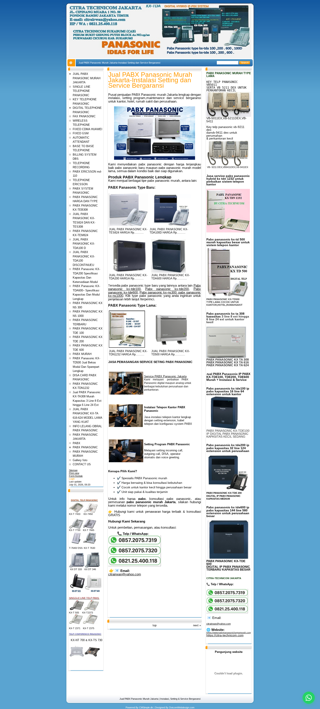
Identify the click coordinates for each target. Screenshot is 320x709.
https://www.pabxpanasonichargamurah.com (228, 632)
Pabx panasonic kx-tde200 (167, 289)
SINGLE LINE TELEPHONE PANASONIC (81, 91)
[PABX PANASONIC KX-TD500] (172, 330)
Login (72, 478)
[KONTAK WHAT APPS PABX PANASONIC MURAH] (134, 565)
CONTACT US (82, 464)
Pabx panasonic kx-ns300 (158, 292)
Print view (74, 473)
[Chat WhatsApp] (309, 698)
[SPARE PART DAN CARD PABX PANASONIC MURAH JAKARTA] (126, 393)
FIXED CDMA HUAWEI (87, 129)
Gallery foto (80, 460)
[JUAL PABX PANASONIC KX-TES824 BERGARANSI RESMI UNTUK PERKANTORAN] (128, 225)
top (155, 625)
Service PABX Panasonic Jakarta (165, 376)
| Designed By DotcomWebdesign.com (174, 707)
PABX (76, 443)
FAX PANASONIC (84, 116)
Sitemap (73, 470)
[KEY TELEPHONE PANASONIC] (76, 528)
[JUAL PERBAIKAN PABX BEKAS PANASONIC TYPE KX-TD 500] (227, 297)
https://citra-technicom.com (225, 635)
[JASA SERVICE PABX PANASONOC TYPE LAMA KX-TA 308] (226, 357)
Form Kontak (76, 476)
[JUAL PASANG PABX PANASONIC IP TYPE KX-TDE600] (228, 558)
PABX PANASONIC (85, 447)
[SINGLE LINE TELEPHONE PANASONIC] (77, 609)
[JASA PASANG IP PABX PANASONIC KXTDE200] (227, 490)
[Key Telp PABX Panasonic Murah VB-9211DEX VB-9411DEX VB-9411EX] (228, 165)
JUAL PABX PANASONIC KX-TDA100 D (84, 244)
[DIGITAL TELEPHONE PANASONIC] (76, 512)
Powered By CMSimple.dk (139, 707)
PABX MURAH (82, 354)
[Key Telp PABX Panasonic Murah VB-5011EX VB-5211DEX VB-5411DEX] (228, 116)
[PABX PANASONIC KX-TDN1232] (127, 346)
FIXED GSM (81, 133)
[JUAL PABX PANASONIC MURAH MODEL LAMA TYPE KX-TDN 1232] (228, 231)
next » (197, 625)
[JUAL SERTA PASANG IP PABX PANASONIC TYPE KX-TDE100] (226, 428)
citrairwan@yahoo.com (124, 574)
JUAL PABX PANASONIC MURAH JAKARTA (86, 78)
